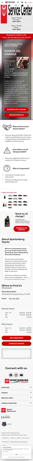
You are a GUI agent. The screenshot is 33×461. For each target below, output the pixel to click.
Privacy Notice (5, 441)
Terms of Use (25, 438)
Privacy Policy (5, 438)
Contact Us (12, 438)
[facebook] (11, 375)
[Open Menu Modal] (2, 2)
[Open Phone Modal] (18, 2)
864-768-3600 (14, 298)
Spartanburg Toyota (14, 433)
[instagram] (16, 375)
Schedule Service (16, 343)
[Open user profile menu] (25, 2)
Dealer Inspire (24, 435)
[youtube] (21, 375)
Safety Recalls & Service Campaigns (18, 441)
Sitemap (19, 438)
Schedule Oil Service (21, 229)
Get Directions (16, 338)
